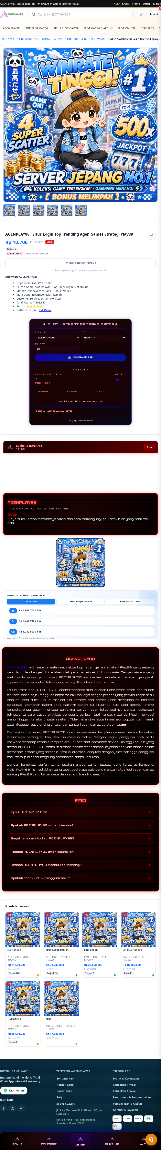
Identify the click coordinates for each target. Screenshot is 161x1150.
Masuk (157, 3)
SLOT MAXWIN (98, 38)
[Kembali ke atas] (152, 1130)
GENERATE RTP (80, 357)
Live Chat (144, 1144)
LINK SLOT (147, 28)
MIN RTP (40, 344)
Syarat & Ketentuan (126, 1078)
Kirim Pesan (16, 1090)
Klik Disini (45, 310)
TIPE (84, 332)
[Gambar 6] (81, 210)
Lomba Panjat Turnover (80, 602)
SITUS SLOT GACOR (66, 28)
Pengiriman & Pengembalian (132, 1097)
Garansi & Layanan (125, 1110)
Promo (136, 3)
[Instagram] (12, 1108)
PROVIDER (41, 332)
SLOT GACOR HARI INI (98, 28)
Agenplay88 (17, 667)
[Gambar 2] (24, 210)
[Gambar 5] (66, 210)
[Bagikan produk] (152, 236)
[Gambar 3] (38, 210)
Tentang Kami (66, 1078)
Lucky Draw (31, 602)
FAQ (59, 1097)
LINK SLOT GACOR (36, 28)
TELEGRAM (49, 1144)
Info (149, 447)
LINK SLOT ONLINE (77, 38)
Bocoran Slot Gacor (130, 602)
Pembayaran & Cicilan (127, 1103)
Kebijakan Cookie (124, 1091)
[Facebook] (3, 1108)
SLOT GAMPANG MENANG (49, 38)
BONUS (17, 1144)
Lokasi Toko (64, 1091)
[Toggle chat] (151, 1139)
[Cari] (34, 14)
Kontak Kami (65, 1085)
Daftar (146, 3)
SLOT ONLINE (126, 28)
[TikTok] (21, 1108)
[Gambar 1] (9, 210)
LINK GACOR (25, 38)
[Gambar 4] (52, 210)
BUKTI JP (112, 1144)
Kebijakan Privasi (124, 1085)
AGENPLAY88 (121, 3)
